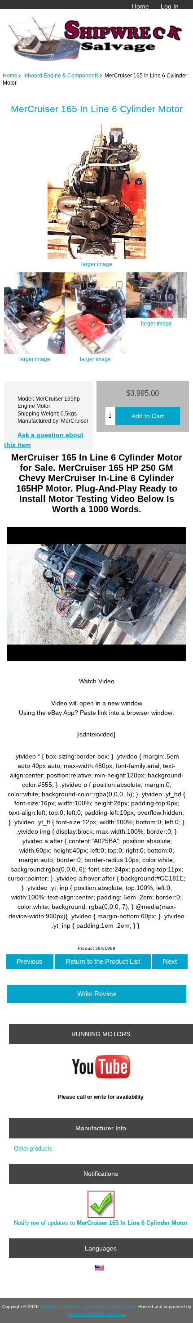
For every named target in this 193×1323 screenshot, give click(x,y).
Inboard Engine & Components (61, 75)
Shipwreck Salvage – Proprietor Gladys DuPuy (88, 1306)
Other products (33, 1148)
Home (140, 6)
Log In (170, 6)
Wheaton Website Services (96, 1314)
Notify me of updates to (101, 1222)
